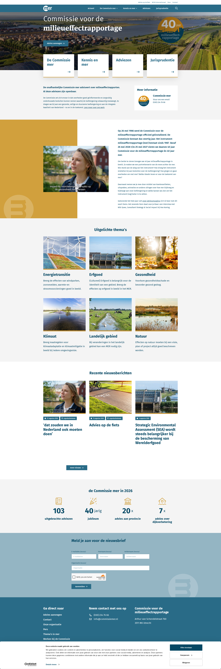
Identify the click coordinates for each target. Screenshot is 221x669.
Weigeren (186, 663)
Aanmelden (80, 586)
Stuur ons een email (162, 99)
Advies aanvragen (54, 43)
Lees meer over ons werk (94, 107)
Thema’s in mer (51, 634)
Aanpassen (184, 655)
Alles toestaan (186, 648)
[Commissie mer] (47, 8)
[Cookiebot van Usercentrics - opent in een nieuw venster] (30, 664)
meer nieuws (75, 468)
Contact (47, 619)
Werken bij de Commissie (56, 639)
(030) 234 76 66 (162, 102)
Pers (45, 629)
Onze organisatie (52, 624)
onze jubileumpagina (151, 201)
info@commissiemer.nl (106, 619)
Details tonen (51, 664)
